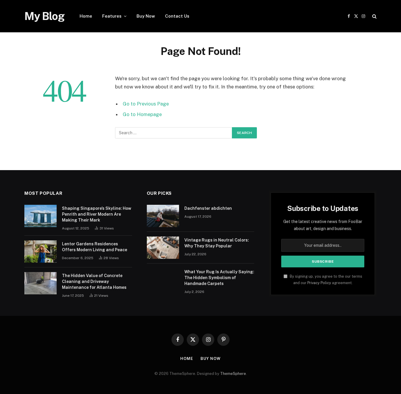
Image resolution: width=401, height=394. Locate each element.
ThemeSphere (233, 373)
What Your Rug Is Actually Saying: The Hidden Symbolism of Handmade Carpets (219, 277)
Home (86, 16)
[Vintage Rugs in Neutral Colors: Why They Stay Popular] (163, 248)
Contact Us (177, 16)
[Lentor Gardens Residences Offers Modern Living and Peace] (40, 251)
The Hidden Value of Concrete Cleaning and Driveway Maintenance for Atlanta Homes (94, 281)
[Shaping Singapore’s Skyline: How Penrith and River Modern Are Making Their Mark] (40, 216)
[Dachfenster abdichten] (163, 216)
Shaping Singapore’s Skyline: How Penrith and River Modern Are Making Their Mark (96, 214)
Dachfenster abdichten (208, 208)
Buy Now (146, 16)
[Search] (374, 16)
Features (112, 16)
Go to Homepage (142, 114)
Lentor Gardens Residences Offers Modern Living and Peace (94, 247)
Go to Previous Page (146, 104)
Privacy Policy (319, 283)
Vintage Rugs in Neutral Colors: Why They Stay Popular (216, 243)
